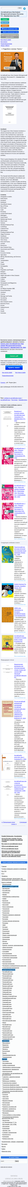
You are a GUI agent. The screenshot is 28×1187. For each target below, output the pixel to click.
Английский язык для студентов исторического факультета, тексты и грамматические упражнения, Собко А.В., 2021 (20, 787)
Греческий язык (7, 1006)
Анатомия (5, 917)
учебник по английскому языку (13, 398)
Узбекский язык (7, 992)
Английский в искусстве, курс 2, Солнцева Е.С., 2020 (20, 757)
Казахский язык (7, 1004)
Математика (6, 888)
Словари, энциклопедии (9, 1132)
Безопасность (7, 1134)
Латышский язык (7, 1008)
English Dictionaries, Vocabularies (12, 836)
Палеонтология (7, 949)
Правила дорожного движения (11, 915)
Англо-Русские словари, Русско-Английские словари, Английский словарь (12, 840)
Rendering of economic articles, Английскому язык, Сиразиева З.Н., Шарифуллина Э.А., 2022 (20, 416)
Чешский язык (7, 1014)
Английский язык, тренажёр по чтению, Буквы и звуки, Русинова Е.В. (20, 638)
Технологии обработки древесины (12, 1089)
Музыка (5, 941)
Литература (6, 892)
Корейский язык (7, 994)
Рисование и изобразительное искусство (14, 965)
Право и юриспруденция (10, 935)
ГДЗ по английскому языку (10, 846)
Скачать (5, 19)
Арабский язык (7, 1000)
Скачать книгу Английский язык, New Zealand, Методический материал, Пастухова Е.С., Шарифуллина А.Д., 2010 (13, 345)
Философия (6, 933)
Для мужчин (6, 1126)
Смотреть (5, 25)
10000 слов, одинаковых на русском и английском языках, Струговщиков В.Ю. (20, 611)
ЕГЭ (3, 873)
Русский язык (6, 890)
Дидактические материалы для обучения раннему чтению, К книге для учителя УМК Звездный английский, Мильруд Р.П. (20, 671)
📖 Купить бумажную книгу (10, 28)
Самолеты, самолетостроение (11, 1077)
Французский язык (8, 974)
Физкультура (6, 939)
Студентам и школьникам (10, 957)
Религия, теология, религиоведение (13, 945)
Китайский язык (7, 1024)
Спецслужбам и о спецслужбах (12, 1115)
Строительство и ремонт (10, 1083)
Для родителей (7, 961)
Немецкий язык (7, 978)
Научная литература (8, 963)
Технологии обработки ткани (11, 1085)
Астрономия (6, 937)
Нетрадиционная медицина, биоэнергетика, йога (10, 1117)
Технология (6, 908)
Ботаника (5, 919)
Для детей (5, 904)
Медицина (5, 1113)
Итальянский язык (8, 980)
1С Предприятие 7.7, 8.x (10, 1122)
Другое (4, 1146)
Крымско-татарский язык (10, 996)
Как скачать (4, 41)
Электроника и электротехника (11, 1067)
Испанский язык (7, 976)
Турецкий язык (7, 1002)
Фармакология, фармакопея (11, 1069)
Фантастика (6, 1120)
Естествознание (7, 953)
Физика (5, 894)
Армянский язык (7, 988)
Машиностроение (8, 1100)
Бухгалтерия (6, 1051)
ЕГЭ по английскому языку (10, 848)
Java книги (6, 1098)
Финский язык (6, 1026)
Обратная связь (6, 1151)
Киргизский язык (7, 1032)
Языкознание (6, 1028)
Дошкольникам (7, 884)
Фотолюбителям (7, 1063)
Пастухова (14, 400)
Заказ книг (6, 1096)
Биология (5, 900)
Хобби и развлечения (9, 1065)
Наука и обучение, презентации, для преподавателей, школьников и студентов (14, 879)
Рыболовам (6, 1128)
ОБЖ (4, 925)
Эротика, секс (6, 1130)
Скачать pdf (14, 356)
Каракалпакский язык (9, 1037)
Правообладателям (7, 375)
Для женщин (6, 1102)
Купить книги (14, 368)
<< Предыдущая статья (8, 822)
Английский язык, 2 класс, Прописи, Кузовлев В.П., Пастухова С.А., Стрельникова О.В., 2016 (19, 453)
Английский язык (7, 971)
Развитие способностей (9, 1106)
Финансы (5, 1049)
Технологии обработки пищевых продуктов (15, 1087)
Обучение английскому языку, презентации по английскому (11, 851)
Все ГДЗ (4, 871)
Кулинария (6, 1136)
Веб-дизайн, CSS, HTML (10, 1124)
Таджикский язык (7, 1039)
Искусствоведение (8, 906)
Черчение (5, 929)
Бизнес (5, 1053)
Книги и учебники (7, 882)
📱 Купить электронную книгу (9, 32)
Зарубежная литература (10, 955)
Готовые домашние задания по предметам (14, 869)
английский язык (5, 400)
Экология (5, 943)
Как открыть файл (6, 39)
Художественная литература (11, 921)
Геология (5, 1094)
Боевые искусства (8, 1138)
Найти (3, 1149)
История (5, 927)
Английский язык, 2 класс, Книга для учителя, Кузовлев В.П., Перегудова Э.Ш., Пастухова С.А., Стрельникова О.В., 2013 (19, 491)
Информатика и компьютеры (11, 896)
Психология (6, 931)
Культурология (7, 959)
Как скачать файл (7, 372)
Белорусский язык (8, 986)
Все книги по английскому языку (12, 843)
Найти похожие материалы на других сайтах (9, 36)
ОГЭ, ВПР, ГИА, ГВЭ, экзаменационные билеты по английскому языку (14, 855)
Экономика (6, 1047)
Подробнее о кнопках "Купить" (12, 49)
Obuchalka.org (8, 1181)
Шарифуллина (23, 400)
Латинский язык (7, 982)
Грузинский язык (7, 1030)
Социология (6, 910)
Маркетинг (6, 1045)
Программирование (8, 1110)
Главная (4, 866)
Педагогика (6, 913)
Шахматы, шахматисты (9, 1108)
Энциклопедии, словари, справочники (13, 1141)
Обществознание (8, 947)
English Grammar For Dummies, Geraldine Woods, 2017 (20, 586)
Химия (4, 898)
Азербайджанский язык (9, 998)
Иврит (4, 1022)
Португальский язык (8, 1012)
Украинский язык (7, 984)
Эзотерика (6, 1061)
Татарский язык (7, 990)
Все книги (4, 1144)
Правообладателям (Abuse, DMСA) (6, 44)
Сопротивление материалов (11, 967)
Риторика (5, 923)
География (6, 951)
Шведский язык (7, 1016)
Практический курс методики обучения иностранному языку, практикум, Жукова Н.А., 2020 (20, 550)
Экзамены (5, 876)
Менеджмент (6, 1043)
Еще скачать (4, 22)
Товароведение (7, 1057)
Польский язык (7, 1010)
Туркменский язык (8, 1034)
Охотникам (6, 1079)
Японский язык (7, 1018)
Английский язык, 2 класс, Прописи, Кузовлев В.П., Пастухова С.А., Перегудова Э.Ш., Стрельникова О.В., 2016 (19, 509)
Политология (6, 902)
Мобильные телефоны (9, 1081)
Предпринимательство (9, 1055)
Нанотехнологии (7, 1071)
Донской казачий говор (9, 1020)
